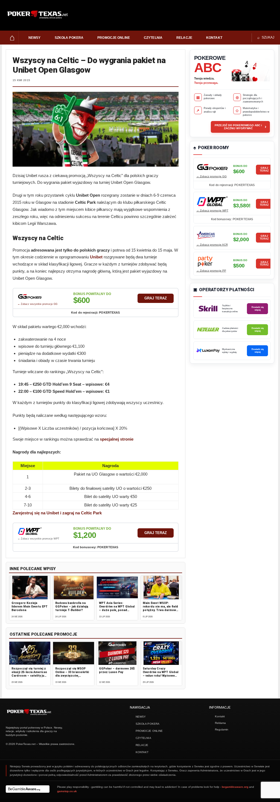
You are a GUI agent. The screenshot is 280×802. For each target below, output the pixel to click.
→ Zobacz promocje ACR (212, 244)
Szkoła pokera (69, 38)
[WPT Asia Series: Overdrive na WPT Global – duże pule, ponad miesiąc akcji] (117, 587)
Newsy (34, 38)
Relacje (184, 38)
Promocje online (113, 38)
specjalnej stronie (116, 439)
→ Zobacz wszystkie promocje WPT (38, 538)
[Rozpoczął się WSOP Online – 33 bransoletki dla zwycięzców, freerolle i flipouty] (73, 653)
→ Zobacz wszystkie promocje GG (37, 304)
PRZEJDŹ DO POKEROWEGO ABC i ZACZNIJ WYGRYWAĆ (240, 127)
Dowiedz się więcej (258, 308)
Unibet (96, 257)
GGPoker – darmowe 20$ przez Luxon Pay (117, 670)
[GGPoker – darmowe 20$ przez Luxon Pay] (117, 653)
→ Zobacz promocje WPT (212, 210)
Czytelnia (153, 38)
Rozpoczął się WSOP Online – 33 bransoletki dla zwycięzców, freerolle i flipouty (72, 674)
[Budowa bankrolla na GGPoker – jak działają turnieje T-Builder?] (73, 587)
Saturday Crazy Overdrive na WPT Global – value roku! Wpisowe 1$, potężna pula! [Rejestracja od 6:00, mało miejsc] (160, 677)
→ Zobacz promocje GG (211, 176)
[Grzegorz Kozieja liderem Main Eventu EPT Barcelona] (29, 587)
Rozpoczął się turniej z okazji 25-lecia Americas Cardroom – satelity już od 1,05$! (29, 674)
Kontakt (214, 38)
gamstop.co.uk (67, 791)
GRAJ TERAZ (155, 298)
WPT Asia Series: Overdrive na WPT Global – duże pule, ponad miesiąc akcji (117, 608)
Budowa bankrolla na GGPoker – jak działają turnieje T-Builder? (71, 606)
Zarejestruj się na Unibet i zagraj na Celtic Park (57, 513)
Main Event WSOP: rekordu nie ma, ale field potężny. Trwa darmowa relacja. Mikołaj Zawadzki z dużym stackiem (160, 612)
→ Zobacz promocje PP (211, 270)
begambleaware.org (235, 786)
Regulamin (221, 729)
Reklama (220, 722)
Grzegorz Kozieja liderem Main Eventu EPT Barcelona (29, 606)
